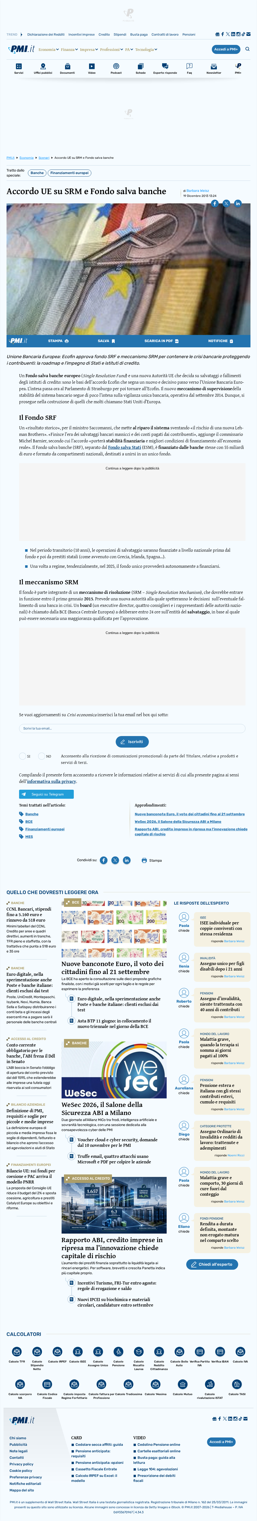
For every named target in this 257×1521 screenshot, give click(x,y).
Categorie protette (215, 1126)
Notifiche (218, 341)
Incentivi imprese (82, 34)
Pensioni (188, 34)
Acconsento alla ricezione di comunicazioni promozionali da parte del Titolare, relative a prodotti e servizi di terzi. (149, 759)
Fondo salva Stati (124, 447)
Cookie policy (21, 1471)
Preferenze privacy (26, 1477)
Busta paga (139, 34)
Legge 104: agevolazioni (158, 1469)
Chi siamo (18, 1438)
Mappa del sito (22, 1490)
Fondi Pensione (211, 1218)
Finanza (68, 49)
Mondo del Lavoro (214, 1034)
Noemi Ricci (236, 1155)
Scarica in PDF (159, 341)
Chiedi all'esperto (215, 1264)
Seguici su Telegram (48, 794)
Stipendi (120, 34)
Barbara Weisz (197, 191)
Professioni (110, 49)
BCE (29, 822)
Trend (12, 34)
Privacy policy (21, 1464)
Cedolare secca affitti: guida (99, 1445)
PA (127, 49)
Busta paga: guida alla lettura (154, 1460)
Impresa (87, 49)
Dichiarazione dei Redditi (46, 34)
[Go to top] (218, 1504)
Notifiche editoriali (25, 1484)
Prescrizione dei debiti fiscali (154, 1478)
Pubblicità (18, 1445)
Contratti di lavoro (165, 34)
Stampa (55, 341)
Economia (47, 49)
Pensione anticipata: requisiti (90, 1453)
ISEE (203, 917)
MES (29, 837)
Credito (104, 34)
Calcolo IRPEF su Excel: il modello (94, 1478)
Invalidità (207, 958)
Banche (37, 173)
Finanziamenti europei (69, 173)
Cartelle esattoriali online (159, 1451)
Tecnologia (144, 49)
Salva (104, 341)
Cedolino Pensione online (159, 1445)
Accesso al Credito (91, 1178)
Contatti (17, 1458)
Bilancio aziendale (28, 1104)
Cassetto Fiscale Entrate (96, 1469)
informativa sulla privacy (51, 781)
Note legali (19, 1451)
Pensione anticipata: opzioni (99, 1463)
